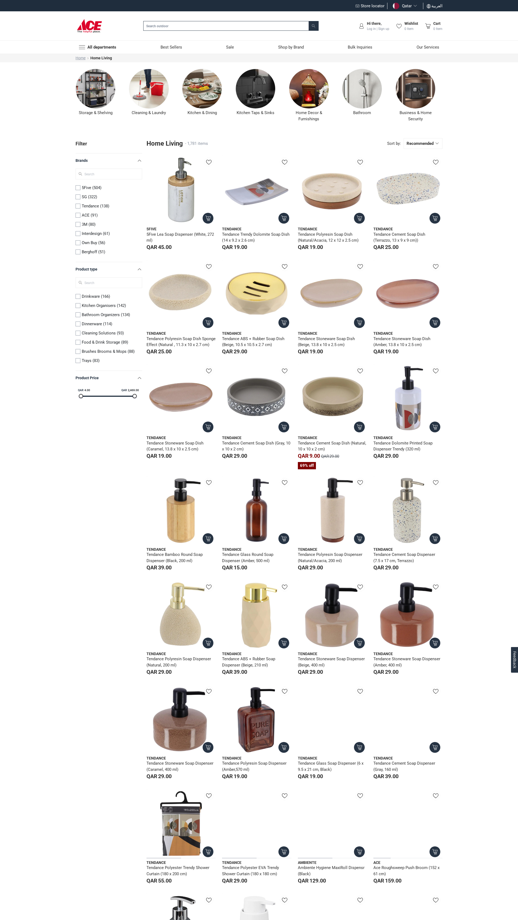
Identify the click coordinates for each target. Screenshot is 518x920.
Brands (82, 160)
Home (81, 58)
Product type (86, 269)
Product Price (87, 378)
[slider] (81, 396)
